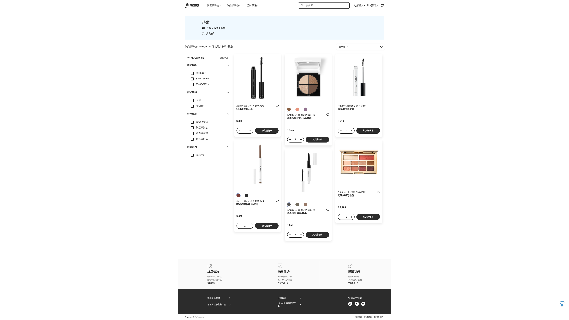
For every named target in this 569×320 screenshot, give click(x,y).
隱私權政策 (368, 317)
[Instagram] (350, 304)
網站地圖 (358, 317)
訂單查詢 (213, 271)
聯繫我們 (354, 271)
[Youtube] (363, 304)
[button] (208, 65)
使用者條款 (378, 317)
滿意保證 (284, 271)
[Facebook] (357, 304)
